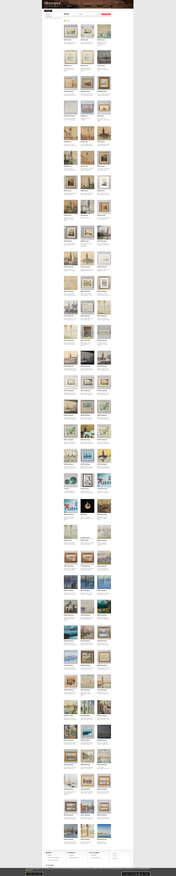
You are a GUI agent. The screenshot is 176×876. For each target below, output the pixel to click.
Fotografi (85, 488)
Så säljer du (94, 6)
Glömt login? (49, 16)
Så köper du (81, 6)
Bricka (100, 115)
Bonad (84, 115)
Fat (66, 488)
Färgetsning (102, 241)
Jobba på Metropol (74, 857)
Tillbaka (68, 20)
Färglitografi (102, 266)
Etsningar (101, 215)
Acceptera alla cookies (34, 874)
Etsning (67, 141)
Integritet (50, 867)
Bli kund (117, 2)
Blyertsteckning (69, 115)
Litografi (68, 540)
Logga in (123, 2)
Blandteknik (68, 91)
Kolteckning (102, 514)
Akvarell (67, 39)
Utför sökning (106, 14)
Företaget (71, 855)
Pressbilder (94, 855)
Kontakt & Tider (106, 6)
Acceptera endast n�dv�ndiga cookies (136, 874)
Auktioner (68, 6)
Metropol (52, 4)
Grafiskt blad (102, 488)
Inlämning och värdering (53, 857)
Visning (49, 855)
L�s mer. (30, 870)
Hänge (84, 514)
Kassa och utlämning (52, 860)
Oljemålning (102, 540)
